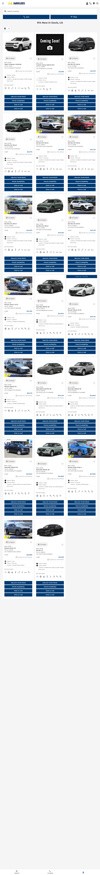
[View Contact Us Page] (90, 3)
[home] (16, 3)
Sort (27, 17)
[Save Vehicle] (30, 58)
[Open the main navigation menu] (3, 3)
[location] (94, 3)
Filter (75, 17)
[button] (18, 96)
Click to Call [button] (18, 104)
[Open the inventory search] (97, 3)
